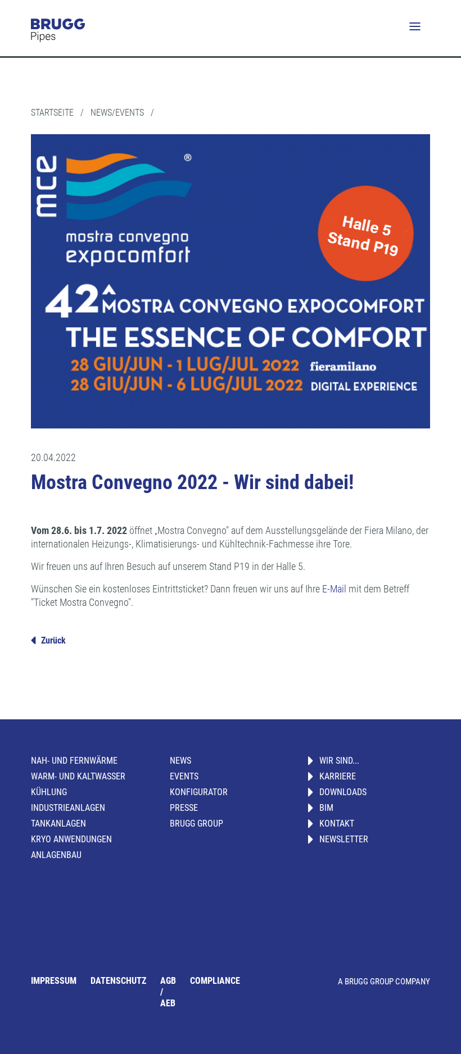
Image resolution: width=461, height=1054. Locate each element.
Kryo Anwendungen (71, 839)
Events (184, 776)
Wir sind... (339, 760)
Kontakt (336, 823)
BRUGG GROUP (196, 823)
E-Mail (334, 589)
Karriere (337, 776)
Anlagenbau (56, 855)
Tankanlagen (58, 823)
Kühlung (49, 792)
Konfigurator (199, 792)
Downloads (343, 792)
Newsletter (343, 839)
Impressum (53, 980)
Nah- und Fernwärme (74, 760)
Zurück (53, 640)
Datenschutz (118, 980)
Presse (184, 807)
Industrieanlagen (68, 807)
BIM (326, 807)
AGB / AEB (168, 992)
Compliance (215, 980)
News (180, 760)
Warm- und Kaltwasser (78, 776)
